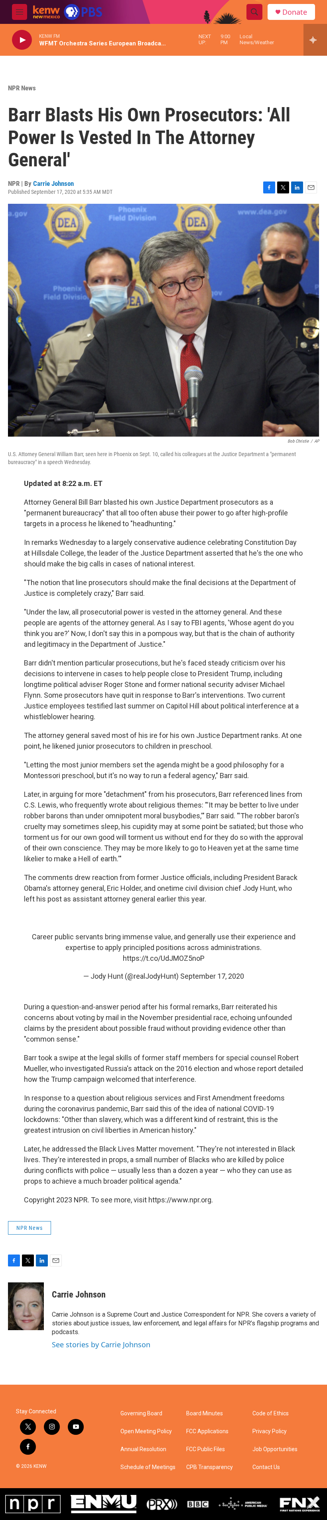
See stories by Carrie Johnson (101, 1344)
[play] (22, 40)
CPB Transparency (209, 1467)
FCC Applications (207, 1431)
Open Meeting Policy (146, 1431)
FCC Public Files (205, 1449)
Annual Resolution (143, 1449)
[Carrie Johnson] (26, 1306)
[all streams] (315, 40)
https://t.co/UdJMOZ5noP (164, 958)
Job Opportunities (274, 1449)
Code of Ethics (270, 1414)
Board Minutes (204, 1414)
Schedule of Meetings (147, 1467)
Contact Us (266, 1467)
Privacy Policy (269, 1431)
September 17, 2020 (212, 976)
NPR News (22, 88)
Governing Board (141, 1414)
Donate (294, 12)
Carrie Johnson (53, 183)
